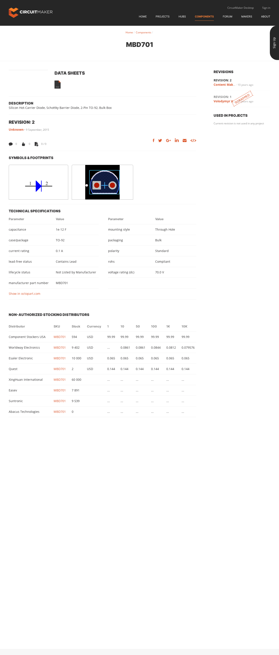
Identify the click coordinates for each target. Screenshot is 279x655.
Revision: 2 (222, 80)
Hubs (182, 16)
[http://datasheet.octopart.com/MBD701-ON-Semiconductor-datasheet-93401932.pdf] (57, 85)
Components (204, 16)
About (265, 16)
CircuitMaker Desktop (240, 8)
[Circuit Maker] (31, 12)
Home (143, 16)
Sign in (266, 8)
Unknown (16, 129)
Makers (246, 16)
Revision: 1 (222, 97)
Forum (227, 16)
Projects (163, 16)
